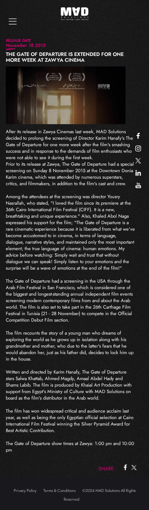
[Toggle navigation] (13, 21)
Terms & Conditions (59, 490)
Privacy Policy (25, 490)
